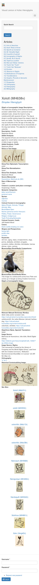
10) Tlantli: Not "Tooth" (11, 65)
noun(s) (4, 201)
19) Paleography (9, 86)
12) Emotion (8, 69)
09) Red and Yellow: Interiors (14, 63)
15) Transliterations (10, 76)
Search (7, 35)
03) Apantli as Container (12, 50)
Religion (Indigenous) (9, 216)
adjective (5, 198)
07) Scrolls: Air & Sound (12, 58)
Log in (7, 579)
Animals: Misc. (6, 207)
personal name (7, 194)
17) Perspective (9, 82)
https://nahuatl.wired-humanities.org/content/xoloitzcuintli (14, 322)
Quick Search (9, 24)
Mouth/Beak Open (8, 209)
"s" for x (4, 360)
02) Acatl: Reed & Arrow (12, 47)
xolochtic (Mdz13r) (20, 424)
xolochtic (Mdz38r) (20, 442)
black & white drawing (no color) (13, 227)
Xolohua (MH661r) (19, 515)
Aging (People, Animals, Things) (13, 205)
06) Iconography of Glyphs (13, 56)
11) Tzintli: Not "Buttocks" (12, 67)
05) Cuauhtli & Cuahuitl (12, 54)
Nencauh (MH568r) (19, 460)
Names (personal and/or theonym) (13, 211)
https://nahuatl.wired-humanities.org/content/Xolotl (19, 317)
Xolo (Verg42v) (19, 533)
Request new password (14, 575)
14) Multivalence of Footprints (14, 73)
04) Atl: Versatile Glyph (11, 52)
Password (6, 567)
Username (6, 559)
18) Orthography (9, 84)
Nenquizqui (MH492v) (19, 478)
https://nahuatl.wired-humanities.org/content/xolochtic (16, 327)
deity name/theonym (9, 192)
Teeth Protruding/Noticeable (11, 218)
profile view (5, 233)
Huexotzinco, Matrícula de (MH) (12, 179)
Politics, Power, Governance (11, 214)
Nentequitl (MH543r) (19, 497)
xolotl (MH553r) (19, 407)
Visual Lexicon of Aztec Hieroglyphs (17, 10)
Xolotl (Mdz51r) (19, 390)
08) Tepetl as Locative (11, 60)
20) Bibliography (9, 89)
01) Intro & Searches (11, 45)
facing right (5, 231)
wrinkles (4, 235)
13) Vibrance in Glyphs (11, 71)
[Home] (3, 4)
